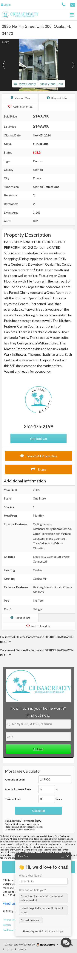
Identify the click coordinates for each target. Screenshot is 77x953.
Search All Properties (41, 456)
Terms (9, 949)
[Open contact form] (72, 4)
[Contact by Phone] (63, 4)
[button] (4, 65)
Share (41, 469)
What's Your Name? (31, 875)
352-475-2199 (38, 426)
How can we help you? (32, 890)
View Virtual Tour (51, 84)
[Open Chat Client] (66, 942)
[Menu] (71, 14)
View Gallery (27, 84)
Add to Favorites (22, 106)
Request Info (59, 97)
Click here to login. (54, 931)
